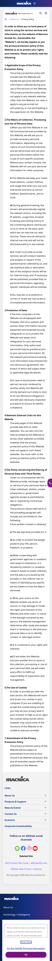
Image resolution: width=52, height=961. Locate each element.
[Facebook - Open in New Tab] (23, 849)
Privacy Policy (26, 942)
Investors (10, 820)
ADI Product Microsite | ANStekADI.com (26, 863)
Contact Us (11, 813)
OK (26, 955)
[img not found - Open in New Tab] (29, 849)
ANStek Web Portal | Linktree (26, 869)
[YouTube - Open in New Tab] (35, 849)
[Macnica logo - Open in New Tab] (24, 3)
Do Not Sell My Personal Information (26, 948)
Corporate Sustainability (18, 826)
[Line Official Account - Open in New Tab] (17, 849)
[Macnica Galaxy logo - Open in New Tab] (11, 899)
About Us (10, 795)
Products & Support (15, 801)
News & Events (13, 807)
